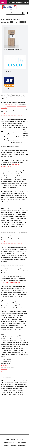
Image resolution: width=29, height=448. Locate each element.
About (8, 439)
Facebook (4, 369)
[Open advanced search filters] (23, 12)
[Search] (19, 12)
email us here (4, 365)
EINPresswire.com (7, 104)
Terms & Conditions (21, 442)
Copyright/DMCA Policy (10, 445)
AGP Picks (4, 2)
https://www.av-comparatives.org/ (10, 282)
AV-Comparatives (11, 106)
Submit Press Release (8, 442)
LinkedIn (3, 373)
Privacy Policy (21, 445)
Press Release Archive (17, 439)
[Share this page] (27, 13)
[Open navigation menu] (2, 13)
